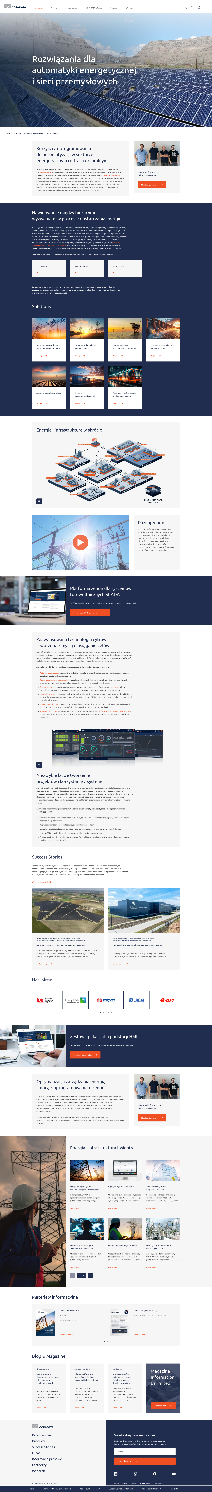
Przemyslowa (42, 1435)
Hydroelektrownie (47, 694)
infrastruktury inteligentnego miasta (114, 711)
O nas (36, 1453)
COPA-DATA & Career (93, 8)
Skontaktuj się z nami (149, 185)
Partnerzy (114, 8)
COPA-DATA (46, 172)
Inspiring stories (160, 1405)
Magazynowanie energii (50, 704)
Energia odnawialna (48, 687)
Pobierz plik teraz (66, 1334)
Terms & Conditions (120, 1483)
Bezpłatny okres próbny (82, 1055)
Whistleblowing (145, 1483)
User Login (199, 7)
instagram (135, 1474)
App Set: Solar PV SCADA (90, 1489)
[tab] (100, 1012)
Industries (39, 8)
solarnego (115, 687)
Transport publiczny (48, 711)
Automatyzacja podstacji (50, 673)
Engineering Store (192, 7)
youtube (174, 1474)
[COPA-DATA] (15, 6)
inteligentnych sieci (112, 175)
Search (206, 7)
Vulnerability (159, 1483)
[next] (90, 1275)
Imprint (133, 1483)
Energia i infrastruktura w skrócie (57, 1489)
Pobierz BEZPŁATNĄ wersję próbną (87, 613)
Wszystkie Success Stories (42, 882)
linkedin (115, 1474)
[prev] (72, 1275)
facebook (154, 1474)
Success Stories (71, 8)
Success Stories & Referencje (121, 1489)
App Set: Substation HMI (152, 1489)
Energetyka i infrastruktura (33, 133)
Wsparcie (129, 8)
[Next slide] (185, 1000)
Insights (174, 1489)
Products (54, 8)
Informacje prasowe (47, 1459)
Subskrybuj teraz (124, 1461)
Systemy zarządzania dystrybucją (54, 680)
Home (8, 133)
